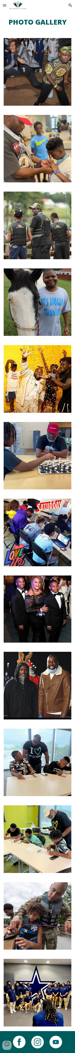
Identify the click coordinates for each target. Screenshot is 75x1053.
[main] (37, 22)
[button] (4, 5)
